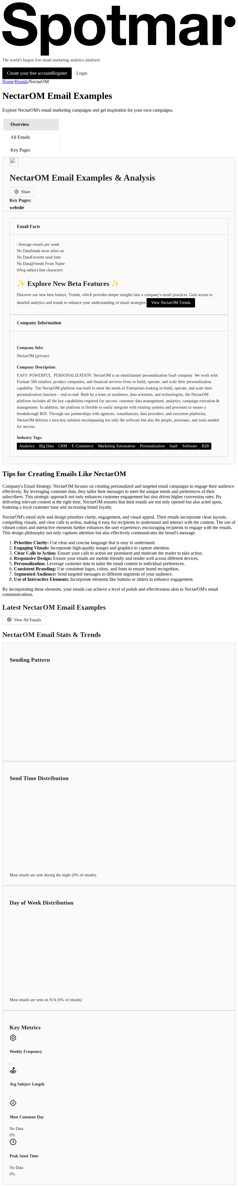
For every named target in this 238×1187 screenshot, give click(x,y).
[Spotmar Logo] (119, 54)
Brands (21, 81)
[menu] (31, 137)
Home (8, 81)
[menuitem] (31, 124)
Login (81, 73)
